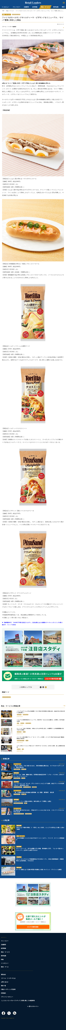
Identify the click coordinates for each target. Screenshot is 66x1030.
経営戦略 (34, 7)
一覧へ (64, 705)
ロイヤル (24, 769)
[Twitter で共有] (41, 687)
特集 (2, 959)
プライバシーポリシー (7, 996)
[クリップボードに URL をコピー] (46, 687)
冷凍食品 (34, 787)
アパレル (19, 714)
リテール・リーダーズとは (8, 978)
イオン (18, 749)
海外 (25, 803)
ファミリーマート (16, 14)
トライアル (25, 714)
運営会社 (3, 974)
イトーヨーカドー (18, 787)
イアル (22, 723)
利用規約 (3, 993)
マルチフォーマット (18, 803)
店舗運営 (26, 7)
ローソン (19, 731)
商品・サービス (45, 7)
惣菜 (27, 740)
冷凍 (24, 731)
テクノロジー (16, 7)
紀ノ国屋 (24, 794)
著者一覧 (3, 985)
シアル (23, 778)
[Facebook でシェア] (43, 687)
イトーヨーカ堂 (27, 787)
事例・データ (5, 967)
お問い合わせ (4, 982)
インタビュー (5, 7)
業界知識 (55, 7)
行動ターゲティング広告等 (8, 989)
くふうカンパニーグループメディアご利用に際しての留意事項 (18, 1000)
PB (18, 723)
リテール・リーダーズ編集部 (9, 26)
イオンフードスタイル (18, 813)
